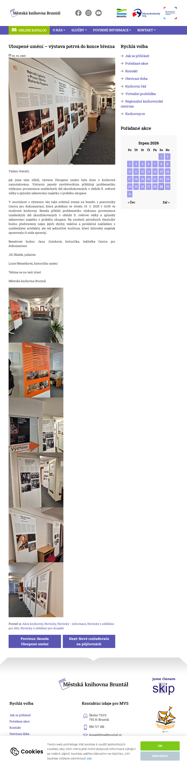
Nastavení (160, 756)
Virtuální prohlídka (140, 94)
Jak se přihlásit (137, 56)
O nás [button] (58, 30)
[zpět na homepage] (35, 12)
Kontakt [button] (145, 30)
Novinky (50, 624)
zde (89, 758)
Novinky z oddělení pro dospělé (42, 628)
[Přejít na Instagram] (88, 13)
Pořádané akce (136, 63)
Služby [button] (77, 30)
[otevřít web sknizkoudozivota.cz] (166, 719)
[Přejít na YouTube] (98, 13)
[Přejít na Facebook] (78, 13)
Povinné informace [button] (111, 30)
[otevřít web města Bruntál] (121, 13)
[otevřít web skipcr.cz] (164, 686)
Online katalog (32, 30)
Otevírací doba (136, 79)
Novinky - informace (71, 624)
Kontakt (131, 71)
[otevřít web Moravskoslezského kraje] (146, 13)
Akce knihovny (32, 624)
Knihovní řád (135, 86)
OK (160, 746)
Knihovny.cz (135, 114)
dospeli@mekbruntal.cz (105, 735)
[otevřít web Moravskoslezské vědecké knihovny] (170, 13)
